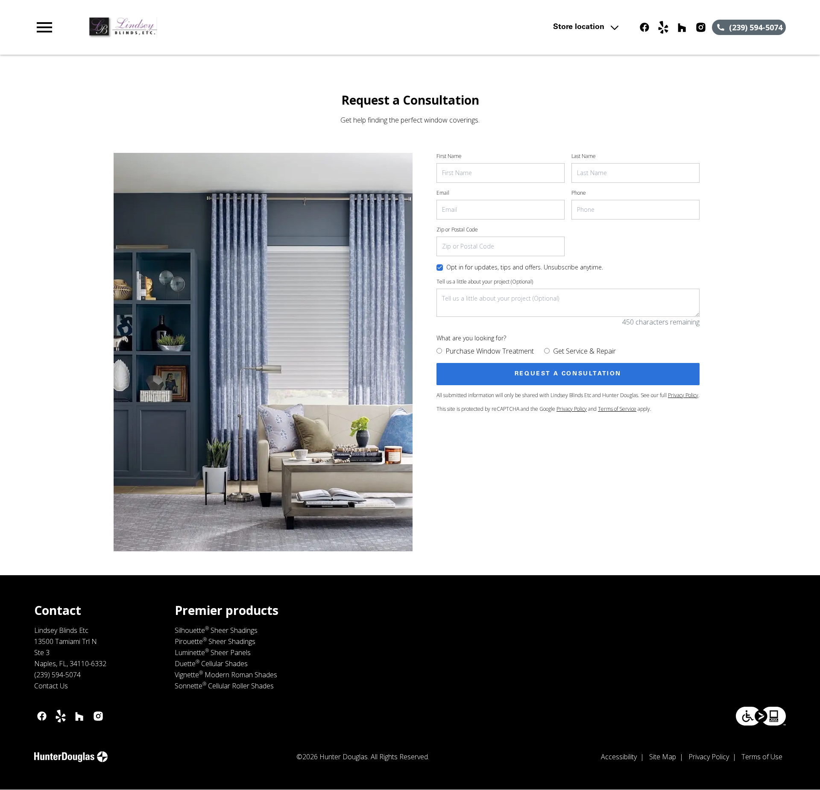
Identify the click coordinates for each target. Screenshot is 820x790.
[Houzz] (682, 27)
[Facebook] (644, 27)
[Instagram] (701, 27)
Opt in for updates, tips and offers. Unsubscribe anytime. (524, 267)
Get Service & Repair (584, 351)
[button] (44, 27)
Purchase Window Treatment (489, 351)
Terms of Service (617, 409)
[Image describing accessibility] (761, 716)
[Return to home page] (210, 27)
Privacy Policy (683, 395)
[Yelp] (663, 27)
